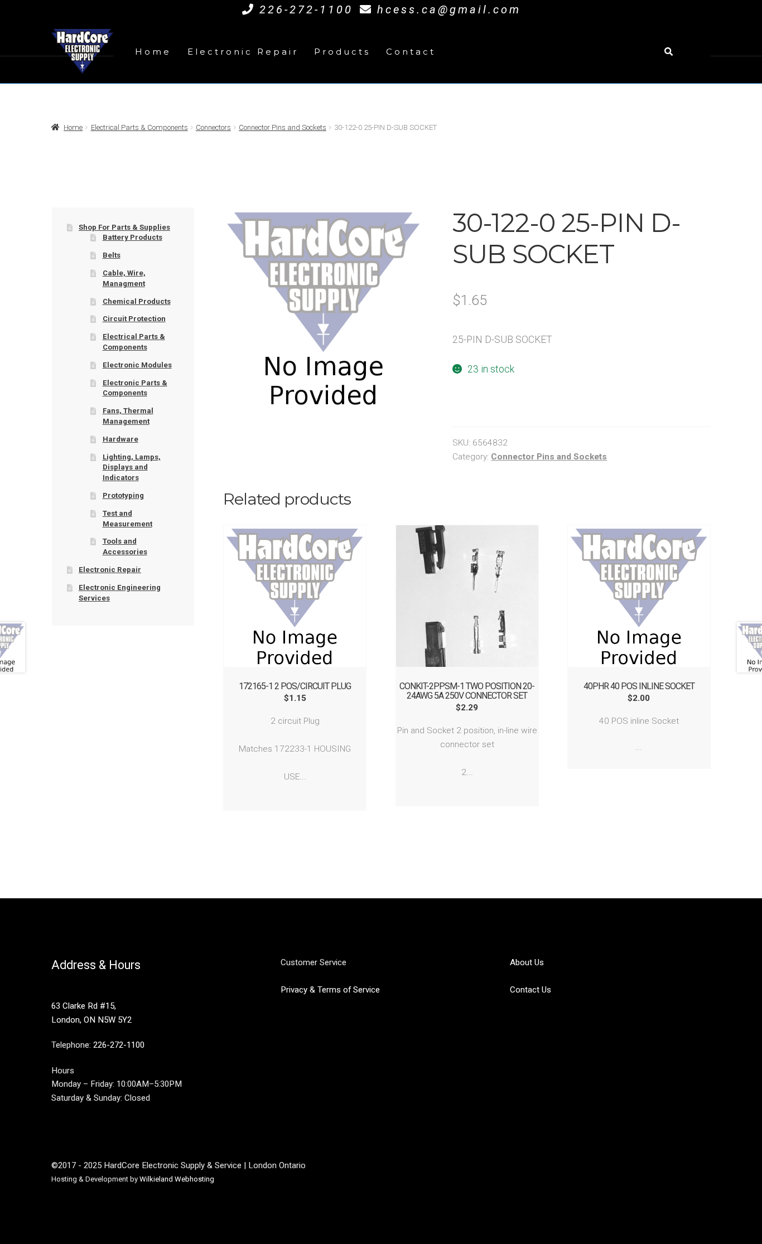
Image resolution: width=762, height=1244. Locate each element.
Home (153, 51)
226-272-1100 (306, 9)
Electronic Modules (137, 365)
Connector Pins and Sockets (282, 127)
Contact (411, 51)
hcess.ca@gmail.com (449, 9)
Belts (111, 255)
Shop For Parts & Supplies (124, 227)
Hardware (120, 439)
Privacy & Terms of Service (330, 990)
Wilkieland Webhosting (176, 1179)
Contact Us (530, 990)
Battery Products (132, 237)
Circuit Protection (134, 318)
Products (342, 51)
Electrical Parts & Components (139, 127)
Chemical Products (137, 301)
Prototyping (123, 495)
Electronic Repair (242, 51)
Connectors (213, 127)
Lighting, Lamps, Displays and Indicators (132, 467)
